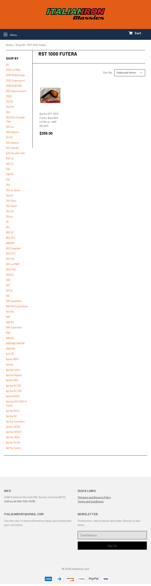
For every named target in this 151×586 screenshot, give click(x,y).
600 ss (10, 158)
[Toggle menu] (9, 34)
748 (8, 169)
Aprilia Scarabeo (15, 421)
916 (7, 295)
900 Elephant (13, 248)
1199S (9, 96)
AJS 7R (10, 353)
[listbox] (129, 72)
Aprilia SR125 (13, 426)
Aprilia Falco (13, 369)
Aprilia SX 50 (13, 442)
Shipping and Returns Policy (94, 497)
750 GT (10, 195)
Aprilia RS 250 (14, 390)
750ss (9, 216)
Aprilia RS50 (13, 396)
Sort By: (108, 72)
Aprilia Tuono (13, 447)
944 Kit (10, 311)
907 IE (9, 290)
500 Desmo (12, 142)
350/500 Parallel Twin (15, 119)
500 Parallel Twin (15, 153)
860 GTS (10, 237)
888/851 (10, 243)
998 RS (10, 338)
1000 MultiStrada (15, 75)
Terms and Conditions (91, 501)
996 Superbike (14, 327)
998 (8, 332)
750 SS (10, 211)
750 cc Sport (13, 190)
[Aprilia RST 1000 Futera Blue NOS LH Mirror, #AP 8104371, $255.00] (50, 95)
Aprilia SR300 (13, 431)
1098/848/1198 (13, 85)
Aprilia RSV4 (13, 410)
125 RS (9, 101)
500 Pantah (12, 147)
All (7, 64)
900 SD (10, 258)
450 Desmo (12, 132)
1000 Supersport (15, 80)
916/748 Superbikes (17, 306)
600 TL (10, 163)
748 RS (10, 174)
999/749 (10, 348)
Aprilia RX (11, 416)
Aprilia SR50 (13, 437)
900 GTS (11, 253)
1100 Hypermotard (16, 91)
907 (8, 285)
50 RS (9, 137)
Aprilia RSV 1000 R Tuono (16, 403)
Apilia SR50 (12, 359)
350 (8, 112)
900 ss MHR (12, 264)
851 (7, 227)
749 (8, 179)
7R (7, 222)
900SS (10, 274)
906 (8, 279)
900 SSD (11, 269)
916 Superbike (13, 301)
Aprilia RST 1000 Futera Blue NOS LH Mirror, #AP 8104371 (49, 120)
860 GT (10, 232)
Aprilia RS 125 (13, 385)
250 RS (10, 106)
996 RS (10, 322)
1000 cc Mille (13, 69)
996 (8, 317)
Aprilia (9, 364)
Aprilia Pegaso (14, 375)
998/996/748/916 (15, 343)
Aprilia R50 (12, 380)
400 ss (10, 126)
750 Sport (11, 206)
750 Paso (11, 200)
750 (8, 184)
